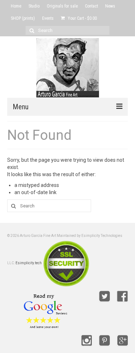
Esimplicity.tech (28, 263)
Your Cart (82, 18)
